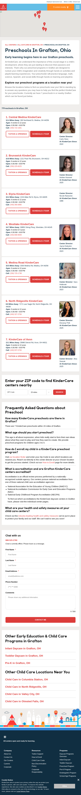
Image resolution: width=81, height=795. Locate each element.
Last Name (10, 560)
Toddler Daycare (66, 763)
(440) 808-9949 (16, 235)
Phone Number (11, 582)
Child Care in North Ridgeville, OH (25, 686)
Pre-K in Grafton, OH (17, 663)
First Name (10, 550)
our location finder (17, 457)
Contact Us (8, 757)
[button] (43, 29)
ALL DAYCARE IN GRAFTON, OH (30, 45)
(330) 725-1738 (16, 273)
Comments (9, 593)
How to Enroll (49, 462)
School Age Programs (68, 776)
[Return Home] (3, 7)
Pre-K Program (65, 769)
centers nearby (59, 7)
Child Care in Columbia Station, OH (26, 679)
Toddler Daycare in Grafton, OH (24, 655)
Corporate (7, 767)
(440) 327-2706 (16, 314)
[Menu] (77, 7)
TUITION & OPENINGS (17, 134)
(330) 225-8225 (16, 166)
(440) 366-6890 (16, 205)
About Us (7, 754)
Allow (64, 786)
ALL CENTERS (10, 45)
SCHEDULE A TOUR (40, 134)
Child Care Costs (38, 760)
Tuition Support (37, 754)
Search (59, 392)
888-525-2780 (11, 540)
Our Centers (8, 760)
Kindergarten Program (68, 773)
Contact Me (40, 620)
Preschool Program (67, 766)
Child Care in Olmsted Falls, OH (24, 701)
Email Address (12, 571)
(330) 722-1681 (16, 128)
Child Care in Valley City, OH (22, 694)
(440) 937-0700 (16, 350)
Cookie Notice (42, 787)
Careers (7, 764)
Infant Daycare (65, 760)
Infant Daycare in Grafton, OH (23, 648)
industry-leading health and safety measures (38, 516)
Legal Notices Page (22, 791)
